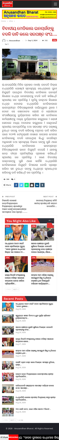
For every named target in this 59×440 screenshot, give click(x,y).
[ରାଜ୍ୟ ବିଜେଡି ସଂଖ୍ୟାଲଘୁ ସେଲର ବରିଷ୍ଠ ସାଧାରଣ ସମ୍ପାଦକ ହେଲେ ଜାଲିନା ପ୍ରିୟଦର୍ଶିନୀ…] (16, 264)
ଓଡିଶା (54, 40)
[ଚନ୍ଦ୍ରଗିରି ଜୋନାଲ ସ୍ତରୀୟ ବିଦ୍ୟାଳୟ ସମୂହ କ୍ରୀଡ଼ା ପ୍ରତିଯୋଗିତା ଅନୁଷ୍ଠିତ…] (8, 400)
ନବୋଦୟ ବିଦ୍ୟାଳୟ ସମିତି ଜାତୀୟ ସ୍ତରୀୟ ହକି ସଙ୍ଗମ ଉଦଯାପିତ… (45, 203)
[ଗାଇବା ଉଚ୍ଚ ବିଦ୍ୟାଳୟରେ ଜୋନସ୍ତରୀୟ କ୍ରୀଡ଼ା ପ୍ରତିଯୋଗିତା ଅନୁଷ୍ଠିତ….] (8, 377)
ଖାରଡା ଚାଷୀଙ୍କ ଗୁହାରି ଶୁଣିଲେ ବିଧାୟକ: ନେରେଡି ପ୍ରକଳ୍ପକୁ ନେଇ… (34, 328)
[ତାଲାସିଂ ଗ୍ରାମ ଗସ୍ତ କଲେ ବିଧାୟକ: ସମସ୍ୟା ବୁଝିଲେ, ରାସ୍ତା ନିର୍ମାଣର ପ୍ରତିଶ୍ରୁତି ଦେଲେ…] (8, 365)
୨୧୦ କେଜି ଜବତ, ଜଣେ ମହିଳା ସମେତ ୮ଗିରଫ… (33, 409)
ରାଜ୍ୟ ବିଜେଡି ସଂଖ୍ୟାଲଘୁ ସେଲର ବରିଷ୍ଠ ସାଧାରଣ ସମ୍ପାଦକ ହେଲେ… (35, 340)
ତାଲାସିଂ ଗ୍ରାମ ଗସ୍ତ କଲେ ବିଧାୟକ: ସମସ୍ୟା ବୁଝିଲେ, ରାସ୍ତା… (35, 363)
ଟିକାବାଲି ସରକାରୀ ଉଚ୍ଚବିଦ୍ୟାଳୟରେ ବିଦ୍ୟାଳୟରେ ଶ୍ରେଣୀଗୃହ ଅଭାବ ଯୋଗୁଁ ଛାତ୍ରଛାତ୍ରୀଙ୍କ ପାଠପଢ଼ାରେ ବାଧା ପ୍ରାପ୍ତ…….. (14, 206)
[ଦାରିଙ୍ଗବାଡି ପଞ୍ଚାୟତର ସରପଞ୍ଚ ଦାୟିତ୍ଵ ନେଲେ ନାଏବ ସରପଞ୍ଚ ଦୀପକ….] (8, 388)
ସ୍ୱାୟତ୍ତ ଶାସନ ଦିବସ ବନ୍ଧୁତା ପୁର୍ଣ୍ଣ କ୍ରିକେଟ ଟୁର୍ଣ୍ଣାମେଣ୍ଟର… (33, 316)
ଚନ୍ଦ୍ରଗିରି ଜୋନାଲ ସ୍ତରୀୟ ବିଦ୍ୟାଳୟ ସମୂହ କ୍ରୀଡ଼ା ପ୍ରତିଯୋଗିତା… (35, 398)
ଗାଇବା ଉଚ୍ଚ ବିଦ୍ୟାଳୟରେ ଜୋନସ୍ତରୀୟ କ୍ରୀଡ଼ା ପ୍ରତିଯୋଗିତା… (34, 375)
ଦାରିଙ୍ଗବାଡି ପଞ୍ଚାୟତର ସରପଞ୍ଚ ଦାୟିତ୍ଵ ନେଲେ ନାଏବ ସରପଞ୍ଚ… (35, 386)
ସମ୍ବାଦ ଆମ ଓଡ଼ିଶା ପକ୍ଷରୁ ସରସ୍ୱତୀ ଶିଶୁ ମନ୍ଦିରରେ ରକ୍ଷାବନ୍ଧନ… (36, 351)
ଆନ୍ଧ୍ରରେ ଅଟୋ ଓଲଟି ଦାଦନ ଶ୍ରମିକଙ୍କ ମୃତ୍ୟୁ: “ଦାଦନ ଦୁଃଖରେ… (34, 304)
